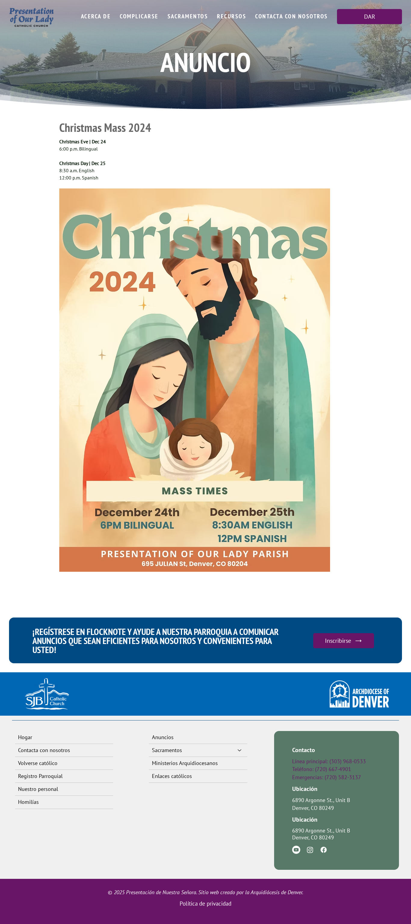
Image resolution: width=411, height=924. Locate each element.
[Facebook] (324, 850)
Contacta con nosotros (44, 750)
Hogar (25, 737)
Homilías (28, 801)
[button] (96, 16)
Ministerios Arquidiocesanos (185, 763)
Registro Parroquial (40, 776)
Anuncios (163, 737)
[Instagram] (310, 850)
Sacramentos (167, 750)
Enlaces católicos (172, 776)
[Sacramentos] (239, 750)
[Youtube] (296, 850)
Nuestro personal (38, 789)
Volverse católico (37, 763)
